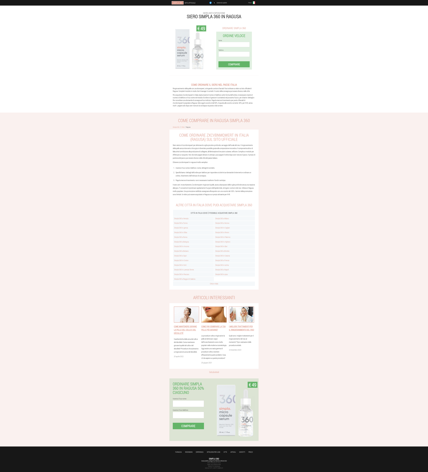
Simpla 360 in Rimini (222, 232)
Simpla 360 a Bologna (181, 242)
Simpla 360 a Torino (181, 223)
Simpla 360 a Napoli (222, 269)
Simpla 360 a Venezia (181, 218)
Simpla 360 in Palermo (222, 237)
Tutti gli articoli (214, 372)
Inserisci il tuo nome (179, 399)
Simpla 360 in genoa (181, 228)
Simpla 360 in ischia (222, 265)
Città (225, 452)
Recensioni (188, 452)
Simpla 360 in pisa (221, 274)
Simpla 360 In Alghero (222, 242)
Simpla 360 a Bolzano (181, 251)
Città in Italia (214, 283)
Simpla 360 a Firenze (222, 260)
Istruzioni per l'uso (213, 452)
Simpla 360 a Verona (222, 223)
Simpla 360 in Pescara (181, 274)
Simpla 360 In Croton (181, 260)
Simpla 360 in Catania (222, 255)
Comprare (234, 64)
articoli (233, 452)
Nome (220, 40)
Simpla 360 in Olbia (180, 232)
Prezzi (250, 452)
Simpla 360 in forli (180, 265)
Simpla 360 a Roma (180, 237)
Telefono (221, 50)
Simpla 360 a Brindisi (222, 251)
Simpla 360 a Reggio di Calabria (184, 279)
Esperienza (200, 452)
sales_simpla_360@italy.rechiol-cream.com (214, 461)
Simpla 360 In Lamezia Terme (184, 269)
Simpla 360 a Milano (222, 218)
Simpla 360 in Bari (221, 246)
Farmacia (178, 452)
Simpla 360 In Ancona (181, 246)
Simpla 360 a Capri (180, 255)
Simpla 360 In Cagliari (222, 228)
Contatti (242, 452)
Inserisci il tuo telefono (180, 410)
